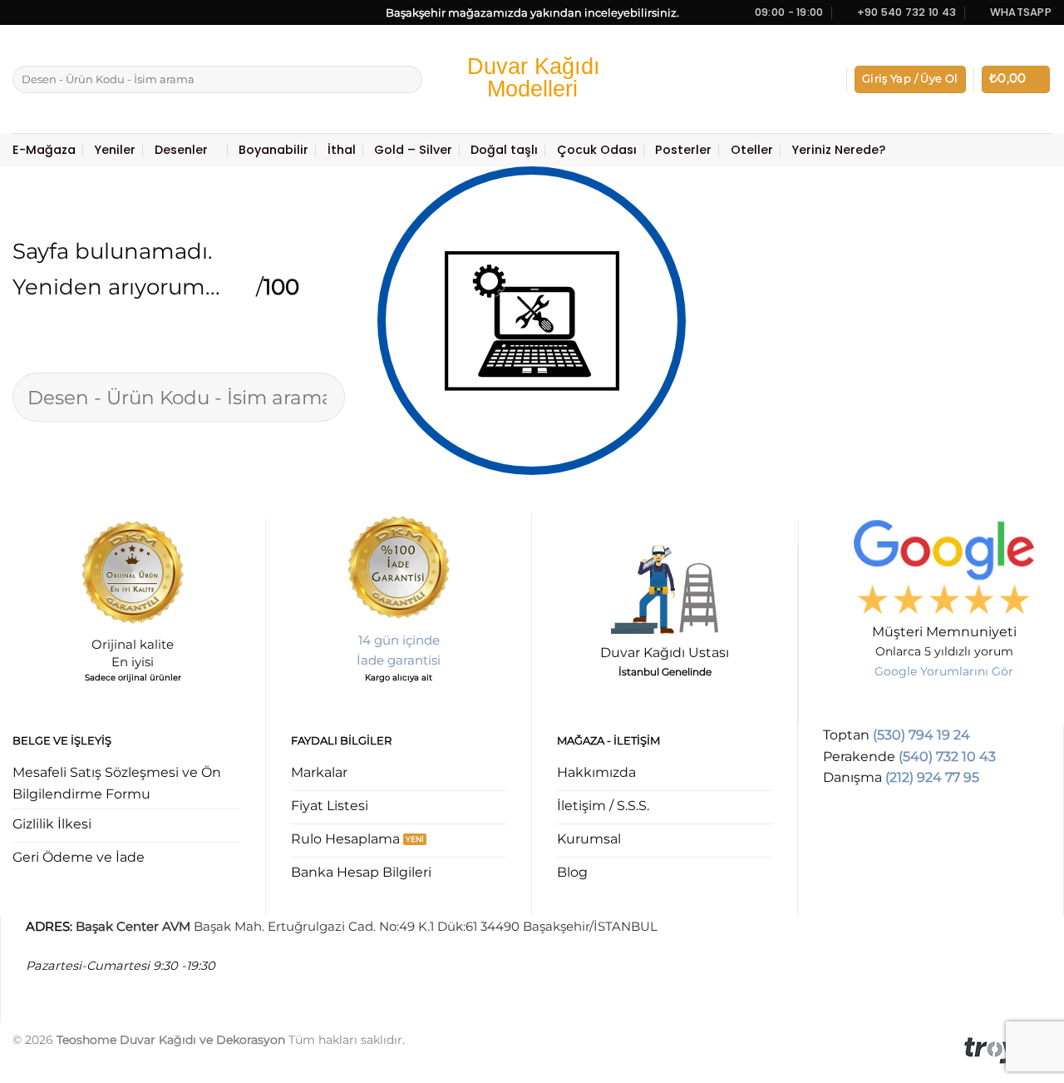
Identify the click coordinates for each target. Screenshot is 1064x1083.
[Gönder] (407, 80)
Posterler (683, 149)
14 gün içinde (399, 640)
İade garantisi (399, 660)
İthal (342, 149)
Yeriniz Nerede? (838, 149)
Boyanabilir (273, 149)
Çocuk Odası (597, 149)
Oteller (752, 149)
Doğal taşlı (504, 149)
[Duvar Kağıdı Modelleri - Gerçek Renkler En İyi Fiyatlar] (532, 79)
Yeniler (114, 149)
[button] (910, 79)
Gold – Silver (413, 149)
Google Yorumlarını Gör (943, 671)
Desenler (181, 149)
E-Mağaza (44, 149)
